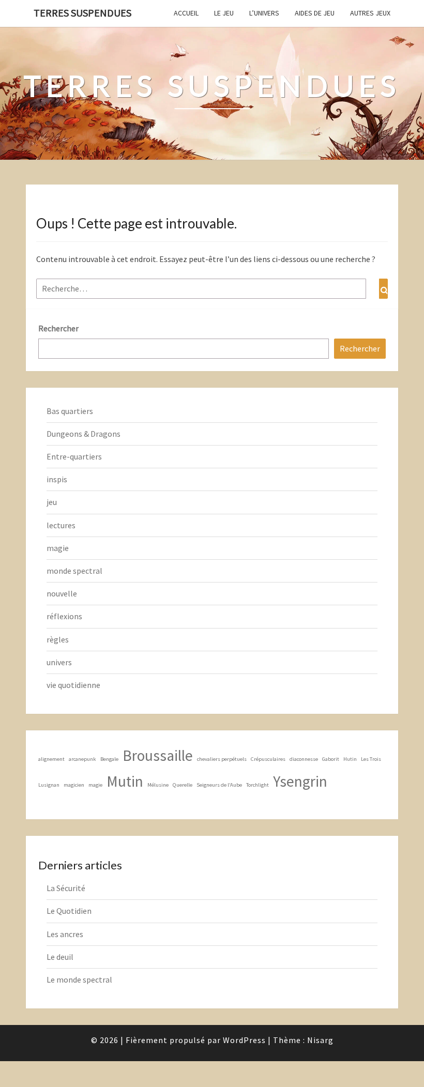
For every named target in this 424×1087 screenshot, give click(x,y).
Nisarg (320, 1040)
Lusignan (48, 785)
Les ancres (65, 934)
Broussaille (158, 755)
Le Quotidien (69, 911)
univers (59, 662)
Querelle (182, 785)
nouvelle (62, 593)
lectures (61, 525)
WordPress (244, 1040)
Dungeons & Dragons (83, 433)
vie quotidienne (73, 685)
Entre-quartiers (74, 456)
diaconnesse (304, 759)
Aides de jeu (315, 13)
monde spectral (74, 570)
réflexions (64, 616)
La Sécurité (66, 888)
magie (58, 548)
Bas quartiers (70, 411)
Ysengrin (300, 781)
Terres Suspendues (82, 12)
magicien (74, 785)
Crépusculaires (268, 759)
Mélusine (158, 785)
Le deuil (60, 957)
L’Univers (264, 13)
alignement (51, 759)
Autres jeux (370, 13)
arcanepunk (82, 759)
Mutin (125, 781)
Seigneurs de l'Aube (219, 785)
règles (58, 639)
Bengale (109, 759)
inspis (57, 479)
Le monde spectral (79, 979)
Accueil (186, 13)
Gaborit (330, 759)
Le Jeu (224, 13)
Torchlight (257, 785)
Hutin (350, 759)
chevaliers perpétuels (222, 759)
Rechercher (58, 328)
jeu (52, 502)
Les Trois (371, 759)
